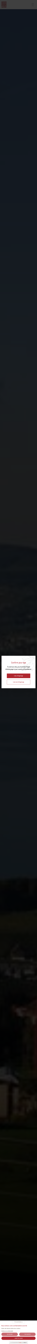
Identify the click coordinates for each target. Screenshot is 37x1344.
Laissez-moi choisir (19, 1338)
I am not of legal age (18, 682)
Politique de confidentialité (7, 1330)
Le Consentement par (18, 1342)
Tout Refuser (9, 1334)
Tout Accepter (27, 1334)
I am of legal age (18, 676)
